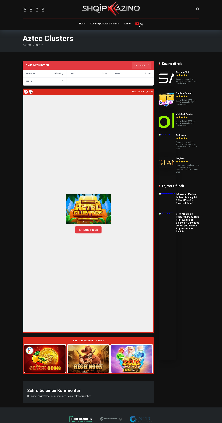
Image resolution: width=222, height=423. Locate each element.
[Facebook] (25, 9)
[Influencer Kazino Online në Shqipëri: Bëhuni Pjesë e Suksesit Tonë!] (167, 192)
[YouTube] (31, 9)
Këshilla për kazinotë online (104, 23)
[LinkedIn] (43, 9)
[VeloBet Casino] (166, 127)
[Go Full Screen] (31, 92)
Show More (140, 65)
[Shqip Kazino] (111, 9)
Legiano (180, 158)
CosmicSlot (182, 72)
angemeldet (44, 396)
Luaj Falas (90, 229)
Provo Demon (45, 358)
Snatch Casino (184, 93)
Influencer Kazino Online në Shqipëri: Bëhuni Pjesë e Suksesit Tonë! (186, 199)
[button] (88, 209)
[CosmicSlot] (166, 85)
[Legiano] (166, 167)
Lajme (127, 23)
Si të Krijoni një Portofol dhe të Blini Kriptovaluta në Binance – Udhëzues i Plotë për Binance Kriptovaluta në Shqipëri (187, 223)
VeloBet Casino (184, 114)
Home (82, 23)
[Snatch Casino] (166, 106)
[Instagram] (37, 9)
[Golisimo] (167, 133)
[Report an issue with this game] (26, 92)
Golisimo (181, 135)
